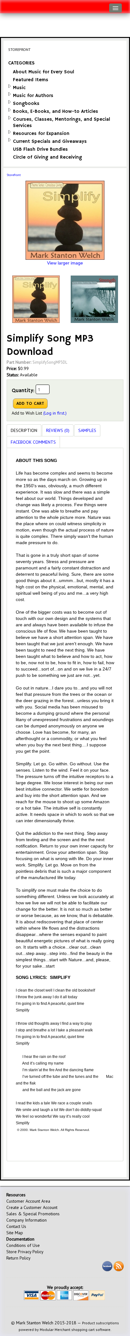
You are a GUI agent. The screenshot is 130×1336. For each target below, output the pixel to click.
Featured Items (30, 80)
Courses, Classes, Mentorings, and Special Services (61, 122)
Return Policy (18, 1258)
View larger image (65, 262)
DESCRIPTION (24, 430)
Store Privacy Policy (25, 1251)
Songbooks (26, 103)
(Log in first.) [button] (55, 413)
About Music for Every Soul (43, 72)
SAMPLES (87, 430)
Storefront (14, 175)
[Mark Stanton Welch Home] (8, 5)
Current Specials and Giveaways (50, 141)
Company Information (26, 1220)
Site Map (14, 1233)
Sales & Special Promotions (33, 1214)
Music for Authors (33, 96)
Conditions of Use (23, 1245)
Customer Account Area (28, 1201)
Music (19, 88)
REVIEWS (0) (57, 430)
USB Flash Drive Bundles (40, 149)
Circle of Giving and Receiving (47, 157)
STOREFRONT (19, 49)
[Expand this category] (9, 86)
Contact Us (16, 1226)
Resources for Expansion (41, 134)
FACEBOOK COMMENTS (33, 442)
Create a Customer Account (31, 1207)
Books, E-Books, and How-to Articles (55, 111)
